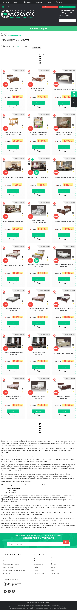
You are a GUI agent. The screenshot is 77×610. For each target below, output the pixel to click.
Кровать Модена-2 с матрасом (13, 89)
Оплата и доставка (8, 561)
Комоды (53, 564)
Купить (13, 103)
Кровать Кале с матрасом (13, 265)
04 (40, 61)
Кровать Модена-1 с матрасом (38, 89)
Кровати (36, 558)
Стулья (36, 570)
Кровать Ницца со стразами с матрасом (38, 221)
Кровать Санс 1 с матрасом (64, 177)
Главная (3, 36)
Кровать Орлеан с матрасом (38, 397)
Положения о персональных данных (14, 570)
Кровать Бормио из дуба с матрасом (13, 353)
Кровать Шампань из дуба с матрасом (38, 309)
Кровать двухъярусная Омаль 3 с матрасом (13, 133)
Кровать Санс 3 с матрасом (13, 177)
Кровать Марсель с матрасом (13, 309)
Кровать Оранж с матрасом (64, 221)
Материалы (38, 2)
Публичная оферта (8, 567)
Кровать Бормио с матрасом (38, 353)
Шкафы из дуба (38, 564)
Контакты (59, 2)
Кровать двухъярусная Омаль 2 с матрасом (63, 133)
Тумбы (36, 567)
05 (40, 63)
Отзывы (49, 2)
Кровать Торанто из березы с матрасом (38, 265)
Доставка (27, 2)
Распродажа (55, 573)
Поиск (61, 18)
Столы (53, 567)
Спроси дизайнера (67, 7)
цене (26, 46)
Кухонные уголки (39, 573)
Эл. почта (38, 541)
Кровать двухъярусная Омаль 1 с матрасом (38, 133)
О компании (5, 2)
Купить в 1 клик (14, 106)
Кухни (52, 570)
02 (40, 57)
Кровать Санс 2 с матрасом (38, 177)
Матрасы (36, 561)
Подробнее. (65, 607)
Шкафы (53, 561)
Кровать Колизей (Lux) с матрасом (64, 265)
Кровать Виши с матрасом (63, 353)
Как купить (6, 558)
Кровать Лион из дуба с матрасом (63, 309)
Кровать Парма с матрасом (64, 89)
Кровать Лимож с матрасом (63, 397)
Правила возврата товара (11, 564)
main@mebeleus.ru (11, 7)
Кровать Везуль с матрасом (13, 221)
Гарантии (17, 2)
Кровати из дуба (56, 558)
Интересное (6, 573)
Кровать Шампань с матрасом (13, 397)
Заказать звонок (49, 7)
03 (40, 59)
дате (18, 46)
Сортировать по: (8, 46)
